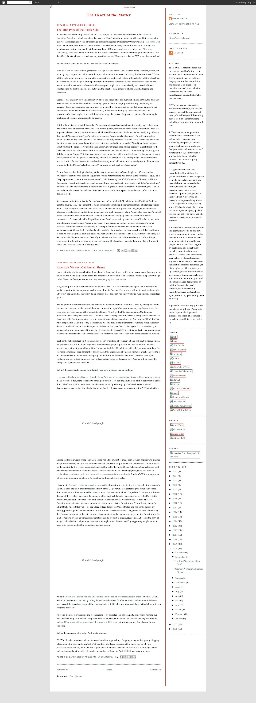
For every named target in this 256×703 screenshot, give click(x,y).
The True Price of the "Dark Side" (78, 30)
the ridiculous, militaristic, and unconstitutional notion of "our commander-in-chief (102, 596)
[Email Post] (118, 250)
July (177, 591)
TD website (120, 56)
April (178, 605)
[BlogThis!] (126, 250)
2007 (175, 624)
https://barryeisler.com (179, 37)
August (179, 586)
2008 (175, 548)
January (179, 618)
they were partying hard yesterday (109, 279)
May (177, 600)
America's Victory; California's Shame (81, 267)
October (179, 577)
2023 (175, 480)
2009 (175, 543)
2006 (175, 628)
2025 (175, 471)
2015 (175, 516)
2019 (175, 498)
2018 (175, 503)
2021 (175, 489)
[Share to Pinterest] (136, 250)
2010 (175, 539)
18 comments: (107, 250)
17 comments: (106, 657)
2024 (175, 475)
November (180, 556)
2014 (175, 521)
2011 (175, 534)
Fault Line (134, 647)
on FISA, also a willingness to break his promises (84, 622)
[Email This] (123, 250)
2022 (175, 484)
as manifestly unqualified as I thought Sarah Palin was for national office (95, 376)
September (180, 582)
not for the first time (132, 484)
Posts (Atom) (75, 676)
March (178, 609)
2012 (175, 530)
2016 (175, 512)
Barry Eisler (180, 19)
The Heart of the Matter (109, 15)
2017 (175, 507)
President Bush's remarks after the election (88, 484)
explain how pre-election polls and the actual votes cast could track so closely (93, 474)
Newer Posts (62, 669)
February (179, 614)
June (177, 595)
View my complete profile (184, 24)
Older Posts (155, 669)
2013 (175, 525)
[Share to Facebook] (132, 250)
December (180, 552)
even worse (155, 376)
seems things (138, 376)
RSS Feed (178, 52)
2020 (175, 494)
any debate (151, 143)
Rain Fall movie (87, 650)
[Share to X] (129, 250)
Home (109, 669)
